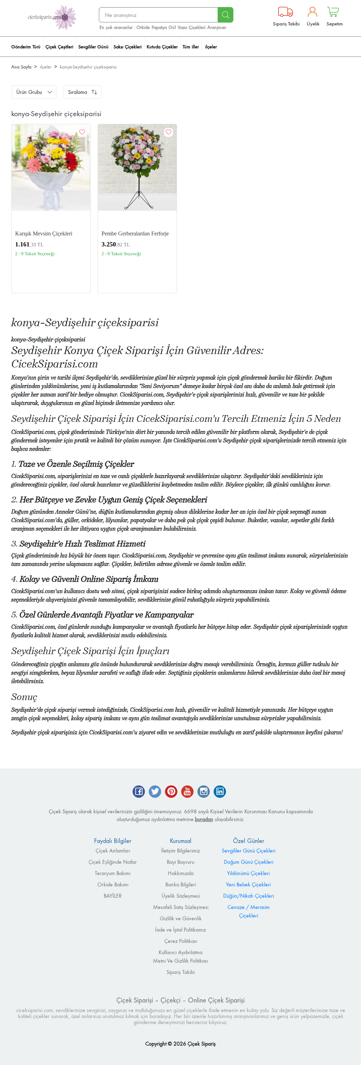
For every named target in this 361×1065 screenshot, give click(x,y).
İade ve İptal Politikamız (180, 929)
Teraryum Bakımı (112, 873)
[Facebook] (139, 792)
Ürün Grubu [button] (29, 92)
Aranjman (216, 27)
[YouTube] (187, 792)
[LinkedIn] (220, 792)
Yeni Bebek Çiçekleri (248, 884)
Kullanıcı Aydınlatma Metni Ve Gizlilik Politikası (180, 956)
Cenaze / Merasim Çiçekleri (248, 911)
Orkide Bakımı (112, 884)
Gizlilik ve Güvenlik (181, 918)
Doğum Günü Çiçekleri (248, 861)
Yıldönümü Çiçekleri (248, 873)
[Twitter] (155, 792)
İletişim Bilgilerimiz (180, 850)
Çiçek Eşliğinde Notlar (112, 861)
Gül (172, 27)
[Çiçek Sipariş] (51, 17)
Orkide (143, 27)
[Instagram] (203, 792)
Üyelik (313, 23)
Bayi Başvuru (180, 861)
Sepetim (334, 23)
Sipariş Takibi (286, 23)
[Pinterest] (171, 792)
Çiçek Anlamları (113, 850)
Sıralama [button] (77, 92)
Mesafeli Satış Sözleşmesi (180, 907)
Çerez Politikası (180, 941)
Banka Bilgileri (180, 884)
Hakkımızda (181, 873)
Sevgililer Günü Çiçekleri (248, 850)
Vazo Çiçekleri (192, 27)
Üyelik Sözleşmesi (180, 895)
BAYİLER (113, 895)
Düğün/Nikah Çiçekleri (248, 895)
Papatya (159, 27)
